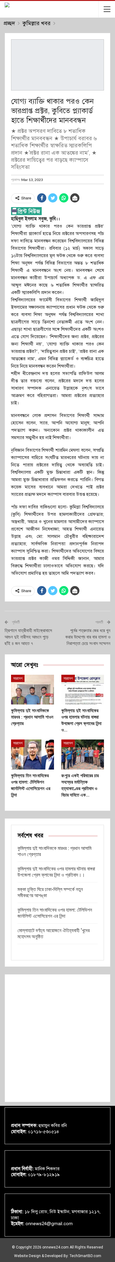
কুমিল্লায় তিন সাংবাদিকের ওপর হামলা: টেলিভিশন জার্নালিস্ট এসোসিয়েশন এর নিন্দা (54, 913)
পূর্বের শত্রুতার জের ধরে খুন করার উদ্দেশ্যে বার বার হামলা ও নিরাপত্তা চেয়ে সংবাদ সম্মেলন (87, 637)
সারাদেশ (17, 678)
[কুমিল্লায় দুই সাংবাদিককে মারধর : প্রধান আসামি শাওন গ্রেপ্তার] (32, 690)
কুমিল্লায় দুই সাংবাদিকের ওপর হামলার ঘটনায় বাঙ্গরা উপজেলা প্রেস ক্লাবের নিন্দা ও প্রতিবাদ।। (56, 872)
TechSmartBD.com (85, 1256)
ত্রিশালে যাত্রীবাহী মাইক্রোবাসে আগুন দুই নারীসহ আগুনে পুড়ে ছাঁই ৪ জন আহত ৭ (28, 637)
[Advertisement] (57, 1038)
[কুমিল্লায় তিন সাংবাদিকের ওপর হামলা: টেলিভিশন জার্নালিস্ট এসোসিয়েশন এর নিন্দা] (32, 754)
